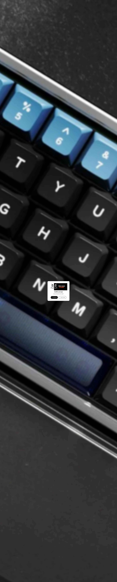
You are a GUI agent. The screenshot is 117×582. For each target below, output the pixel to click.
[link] (62, 297)
